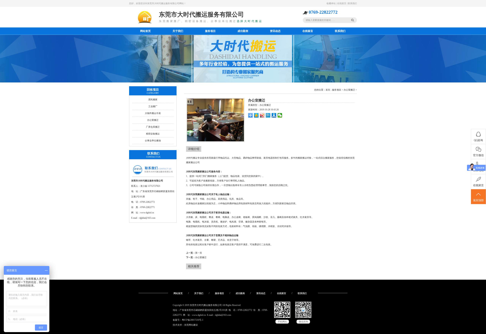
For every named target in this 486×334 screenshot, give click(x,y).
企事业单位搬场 (153, 140)
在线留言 (341, 3)
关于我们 (178, 31)
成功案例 (242, 31)
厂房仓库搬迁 (153, 127)
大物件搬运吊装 (153, 113)
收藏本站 (331, 3)
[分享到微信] (280, 115)
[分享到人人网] (274, 115)
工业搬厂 (152, 106)
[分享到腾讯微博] (268, 115)
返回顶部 (478, 200)
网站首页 (145, 31)
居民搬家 (152, 99)
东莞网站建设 (191, 325)
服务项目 (210, 31)
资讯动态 (275, 31)
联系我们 (352, 3)
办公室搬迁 (153, 120)
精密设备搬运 (153, 133)
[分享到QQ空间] (256, 115)
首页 (328, 90)
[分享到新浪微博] (262, 115)
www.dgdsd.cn (147, 212)
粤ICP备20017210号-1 (192, 320)
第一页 (198, 253)
